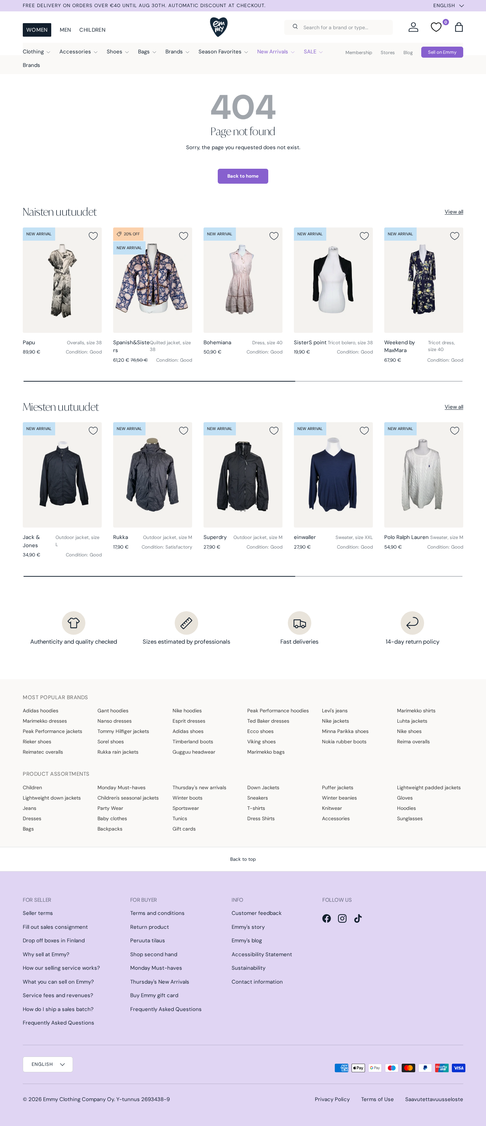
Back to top (243, 859)
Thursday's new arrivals (199, 787)
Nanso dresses (114, 721)
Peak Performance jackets (52, 731)
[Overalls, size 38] (62, 280)
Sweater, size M (446, 537)
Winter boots (187, 798)
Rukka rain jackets (117, 752)
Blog (408, 52)
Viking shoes (261, 741)
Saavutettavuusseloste (434, 1099)
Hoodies (406, 808)
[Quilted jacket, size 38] (152, 280)
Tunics (180, 818)
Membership (358, 52)
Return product (149, 927)
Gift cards (184, 829)
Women (37, 29)
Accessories (75, 51)
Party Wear (110, 808)
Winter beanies (339, 798)
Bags (144, 51)
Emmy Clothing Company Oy (78, 1099)
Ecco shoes (260, 731)
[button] (459, 27)
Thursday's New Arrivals (159, 981)
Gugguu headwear (194, 752)
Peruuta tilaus (147, 940)
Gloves (405, 798)
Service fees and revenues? (58, 995)
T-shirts (256, 808)
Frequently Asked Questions (58, 1022)
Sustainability (248, 967)
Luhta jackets (412, 721)
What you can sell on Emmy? (58, 981)
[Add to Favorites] (93, 236)
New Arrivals (272, 51)
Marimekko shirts (416, 710)
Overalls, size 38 (84, 343)
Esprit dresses (189, 721)
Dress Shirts (261, 818)
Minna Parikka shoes (345, 731)
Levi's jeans (335, 710)
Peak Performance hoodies (278, 710)
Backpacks (109, 829)
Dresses (32, 818)
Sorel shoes (110, 741)
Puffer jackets (337, 787)
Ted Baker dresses (268, 721)
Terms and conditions (157, 913)
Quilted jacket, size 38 (170, 346)
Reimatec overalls (43, 752)
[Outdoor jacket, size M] (152, 475)
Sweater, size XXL (354, 537)
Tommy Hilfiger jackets (123, 731)
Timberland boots (193, 741)
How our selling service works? (61, 967)
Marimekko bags (266, 752)
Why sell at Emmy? (46, 954)
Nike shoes (409, 731)
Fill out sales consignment (55, 927)
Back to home (243, 176)
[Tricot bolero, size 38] (333, 280)
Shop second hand (153, 954)
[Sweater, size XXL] (333, 475)
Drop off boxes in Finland (54, 940)
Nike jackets (335, 721)
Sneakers (257, 798)
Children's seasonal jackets (128, 798)
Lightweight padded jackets (429, 787)
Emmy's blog (247, 940)
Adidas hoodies (40, 710)
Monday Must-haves (121, 787)
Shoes (114, 51)
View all (454, 211)
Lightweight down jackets (52, 798)
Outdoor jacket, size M (167, 537)
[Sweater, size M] (423, 475)
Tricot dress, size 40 (441, 346)
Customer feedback (257, 913)
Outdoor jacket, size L (77, 541)
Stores (388, 52)
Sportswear (186, 808)
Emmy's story (248, 927)
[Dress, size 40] (243, 280)
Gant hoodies (112, 710)
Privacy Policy (332, 1099)
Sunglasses (410, 818)
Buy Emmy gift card (154, 995)
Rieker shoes (37, 741)
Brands (174, 51)
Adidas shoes (188, 731)
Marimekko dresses (45, 721)
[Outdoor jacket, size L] (62, 475)
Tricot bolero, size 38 (350, 343)
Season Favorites (220, 51)
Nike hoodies (187, 710)
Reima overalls (413, 741)
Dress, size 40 (267, 343)
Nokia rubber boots (344, 741)
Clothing (33, 51)
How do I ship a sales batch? (58, 1009)
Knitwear (332, 808)
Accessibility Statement (262, 954)
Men (65, 29)
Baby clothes (112, 818)
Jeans (29, 808)
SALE (310, 51)
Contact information (257, 981)
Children (92, 29)
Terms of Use (377, 1099)
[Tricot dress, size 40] (423, 280)
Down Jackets (263, 787)
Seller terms (38, 913)
